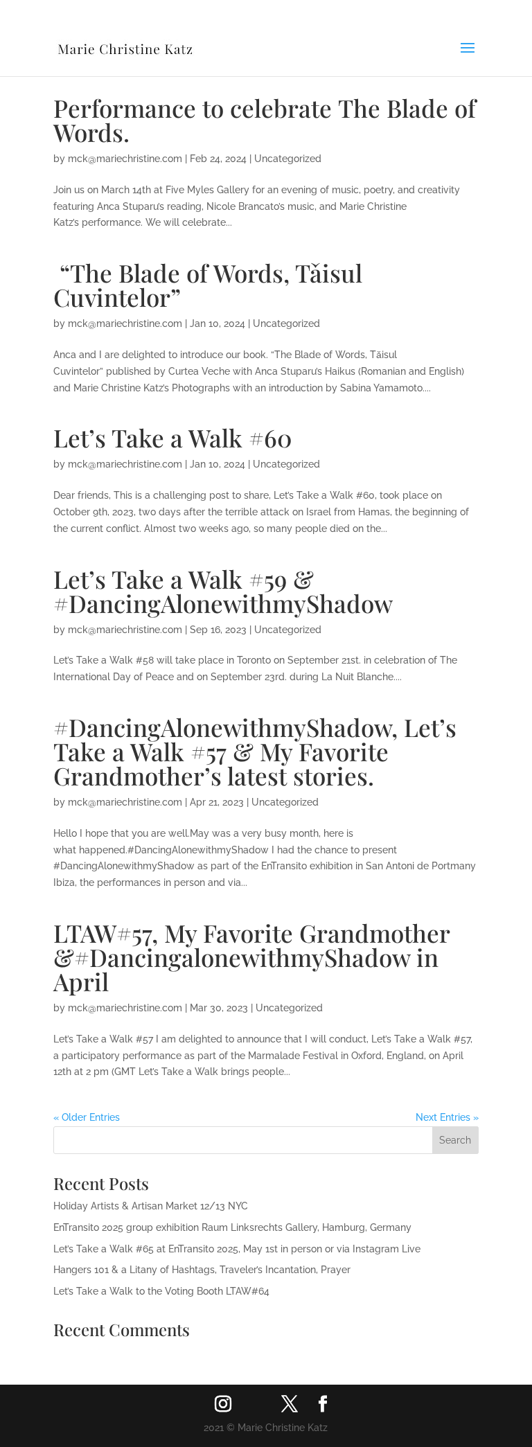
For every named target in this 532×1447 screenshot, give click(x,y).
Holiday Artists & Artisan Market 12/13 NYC (150, 1205)
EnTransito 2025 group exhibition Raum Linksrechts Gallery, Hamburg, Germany (232, 1227)
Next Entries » (447, 1117)
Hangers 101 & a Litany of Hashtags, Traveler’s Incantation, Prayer (202, 1269)
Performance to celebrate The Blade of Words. (264, 119)
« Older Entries (86, 1117)
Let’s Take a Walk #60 (172, 437)
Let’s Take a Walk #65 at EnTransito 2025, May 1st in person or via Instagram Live (236, 1248)
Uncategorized (287, 158)
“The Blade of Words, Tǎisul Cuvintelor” (207, 284)
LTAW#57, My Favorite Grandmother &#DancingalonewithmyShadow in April (251, 956)
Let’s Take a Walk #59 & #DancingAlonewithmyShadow (223, 590)
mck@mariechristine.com (125, 158)
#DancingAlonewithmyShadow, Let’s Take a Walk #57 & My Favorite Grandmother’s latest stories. (254, 751)
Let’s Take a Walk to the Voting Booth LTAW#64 (161, 1291)
